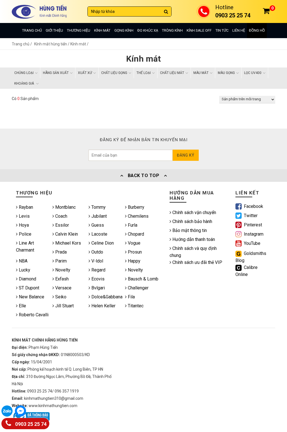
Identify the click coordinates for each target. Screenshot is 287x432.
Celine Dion (102, 243)
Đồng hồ (257, 30)
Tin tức (222, 30)
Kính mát (102, 30)
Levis (24, 216)
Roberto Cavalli (33, 314)
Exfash (61, 279)
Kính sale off (199, 30)
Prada (60, 252)
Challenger (138, 288)
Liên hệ (238, 30)
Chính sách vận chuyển (193, 212)
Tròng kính (172, 30)
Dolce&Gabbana (106, 296)
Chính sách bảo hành (191, 221)
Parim (60, 261)
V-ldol (96, 261)
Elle (22, 305)
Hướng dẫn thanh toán (193, 239)
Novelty (62, 270)
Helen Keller (102, 305)
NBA (22, 261)
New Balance (31, 296)
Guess (97, 225)
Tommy (98, 207)
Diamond (27, 279)
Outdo (96, 252)
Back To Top (143, 175)
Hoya (23, 225)
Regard (97, 270)
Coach (60, 216)
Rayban (25, 207)
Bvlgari (97, 288)
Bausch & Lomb (142, 279)
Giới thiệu (54, 30)
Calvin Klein (66, 234)
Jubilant (98, 216)
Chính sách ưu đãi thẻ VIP (196, 262)
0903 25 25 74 (30, 424)
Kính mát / (79, 44)
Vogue (133, 243)
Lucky (24, 270)
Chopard (135, 234)
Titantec (135, 305)
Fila (131, 296)
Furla (132, 225)
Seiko (60, 296)
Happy (133, 261)
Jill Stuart (64, 305)
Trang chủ (32, 30)
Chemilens (138, 216)
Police (24, 234)
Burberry (135, 207)
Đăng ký (186, 155)
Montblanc (65, 207)
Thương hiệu (78, 30)
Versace (62, 288)
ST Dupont (28, 288)
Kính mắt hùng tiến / (52, 44)
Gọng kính (123, 30)
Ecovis (97, 279)
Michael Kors (67, 243)
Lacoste (98, 234)
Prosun (134, 252)
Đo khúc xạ (147, 30)
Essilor (61, 225)
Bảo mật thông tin (189, 230)
